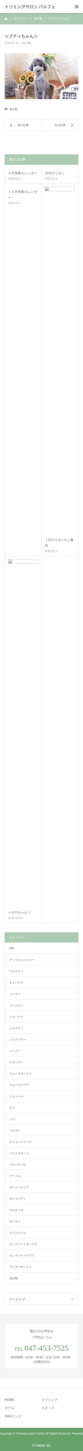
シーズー (15, 1051)
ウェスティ (16, 971)
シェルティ (16, 1028)
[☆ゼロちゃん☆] (23, 733)
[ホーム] (6, 18)
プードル (15, 1176)
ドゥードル (16, 1096)
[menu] (76, 6)
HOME (9, 1400)
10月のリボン (55, 173)
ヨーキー (15, 1221)
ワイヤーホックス (20, 1267)
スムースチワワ (19, 1085)
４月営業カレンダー (22, 173)
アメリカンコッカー (21, 960)
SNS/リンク (13, 1416)
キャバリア (16, 982)
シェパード (16, 1016)
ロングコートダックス (23, 1244)
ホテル (9, 1408)
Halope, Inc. (43, 1445)
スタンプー (16, 1062)
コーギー (15, 994)
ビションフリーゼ (20, 1141)
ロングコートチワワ (21, 1255)
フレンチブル (17, 1164)
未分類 (27, 43)
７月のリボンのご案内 (59, 542)
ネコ (12, 1107)
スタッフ (48, 1408)
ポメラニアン (17, 1198)
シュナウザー (17, 1039)
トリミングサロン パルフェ (30, 6)
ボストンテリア (19, 1187)
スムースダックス (20, 1073)
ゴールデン (16, 1005)
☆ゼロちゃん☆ (19, 912)
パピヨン (15, 1130)
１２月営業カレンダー (22, 194)
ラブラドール (17, 1232)
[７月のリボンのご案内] (60, 361)
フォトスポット (19, 1153)
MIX (11, 948)
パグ (12, 1119)
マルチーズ (16, 1210)
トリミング (50, 1400)
